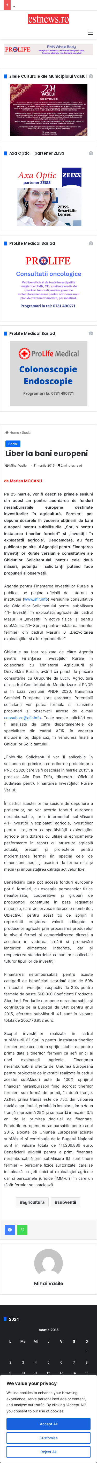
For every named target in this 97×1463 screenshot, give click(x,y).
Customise (49, 1438)
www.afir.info (36, 599)
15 (86, 1373)
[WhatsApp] (22, 1230)
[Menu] (90, 32)
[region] (48, 1419)
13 (61, 1373)
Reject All (48, 1452)
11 (35, 1373)
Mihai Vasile (18, 465)
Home (14, 432)
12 (48, 1373)
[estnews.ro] (48, 19)
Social (26, 432)
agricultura (33, 1202)
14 (74, 1373)
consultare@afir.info (22, 717)
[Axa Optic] (48, 49)
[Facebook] (10, 1230)
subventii (66, 1202)
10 (23, 1373)
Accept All (48, 1424)
